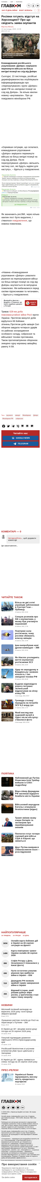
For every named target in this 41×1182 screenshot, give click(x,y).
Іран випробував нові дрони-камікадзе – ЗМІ (27, 646)
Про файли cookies (8, 1177)
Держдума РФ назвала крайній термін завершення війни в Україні (25, 983)
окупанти (9, 415)
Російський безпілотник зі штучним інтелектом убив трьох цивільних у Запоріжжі (17, 1050)
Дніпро (35, 415)
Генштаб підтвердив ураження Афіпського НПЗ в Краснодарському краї (18, 1040)
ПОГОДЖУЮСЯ (30, 1177)
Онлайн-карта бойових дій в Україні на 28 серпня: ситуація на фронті (24, 943)
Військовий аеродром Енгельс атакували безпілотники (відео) (27, 806)
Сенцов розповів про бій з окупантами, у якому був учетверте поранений (26, 620)
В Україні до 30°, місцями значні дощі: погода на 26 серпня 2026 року (19, 1030)
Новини (6, 1005)
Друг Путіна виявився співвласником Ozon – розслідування (27, 849)
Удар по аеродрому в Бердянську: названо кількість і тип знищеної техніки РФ (26, 673)
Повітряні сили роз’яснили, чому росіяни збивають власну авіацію (25, 634)
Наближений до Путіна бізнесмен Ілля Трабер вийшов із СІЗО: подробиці (27, 781)
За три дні (17, 935)
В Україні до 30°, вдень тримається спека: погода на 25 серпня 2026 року (19, 1060)
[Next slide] (38, 10)
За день (26, 935)
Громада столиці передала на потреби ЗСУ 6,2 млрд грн (26, 702)
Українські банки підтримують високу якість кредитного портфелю (26, 1078)
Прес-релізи (9, 1070)
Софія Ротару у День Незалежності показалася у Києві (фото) (25, 963)
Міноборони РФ (8, 418)
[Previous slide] (35, 10)
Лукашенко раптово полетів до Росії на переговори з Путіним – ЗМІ (19, 1021)
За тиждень (6, 935)
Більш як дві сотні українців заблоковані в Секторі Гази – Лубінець (27, 606)
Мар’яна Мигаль (7, 27)
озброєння (19, 418)
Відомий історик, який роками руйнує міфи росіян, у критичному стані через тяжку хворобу (24, 993)
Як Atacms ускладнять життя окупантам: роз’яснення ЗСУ (27, 659)
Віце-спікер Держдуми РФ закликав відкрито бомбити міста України (27, 793)
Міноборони (27, 415)
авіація (17, 415)
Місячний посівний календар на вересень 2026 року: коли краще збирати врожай (16, 1011)
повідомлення (19, 220)
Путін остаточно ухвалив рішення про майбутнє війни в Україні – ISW (24, 973)
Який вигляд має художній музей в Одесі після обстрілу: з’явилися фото (26, 716)
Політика (7, 773)
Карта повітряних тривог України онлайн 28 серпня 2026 (24, 953)
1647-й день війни (9, 10)
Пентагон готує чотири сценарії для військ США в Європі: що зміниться (27, 837)
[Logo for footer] (11, 1102)
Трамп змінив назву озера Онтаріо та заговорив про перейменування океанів (25, 823)
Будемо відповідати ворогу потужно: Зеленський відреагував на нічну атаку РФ (26, 689)
